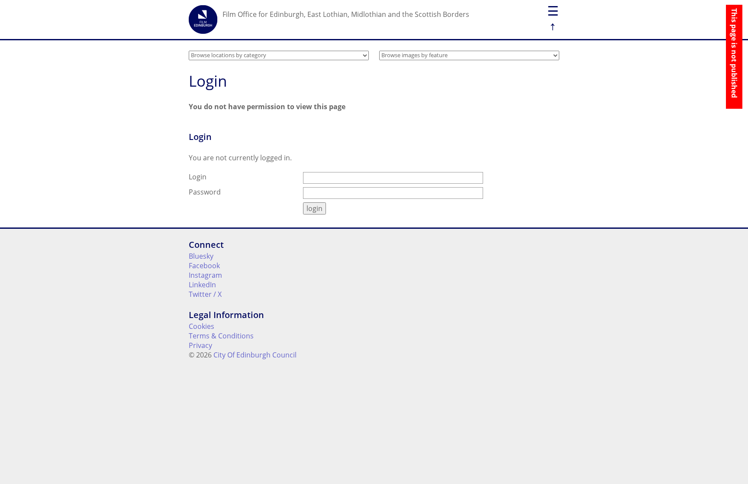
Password (205, 192)
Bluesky (201, 256)
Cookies (201, 326)
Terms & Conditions (221, 336)
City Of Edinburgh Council (255, 355)
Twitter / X (205, 294)
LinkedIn (202, 284)
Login (197, 177)
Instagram (205, 275)
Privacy (200, 345)
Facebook (204, 265)
